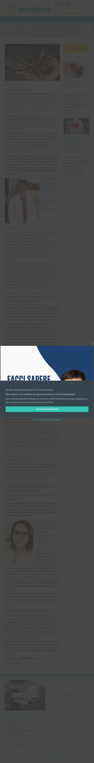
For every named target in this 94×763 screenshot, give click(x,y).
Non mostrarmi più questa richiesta (47, 419)
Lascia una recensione (47, 408)
